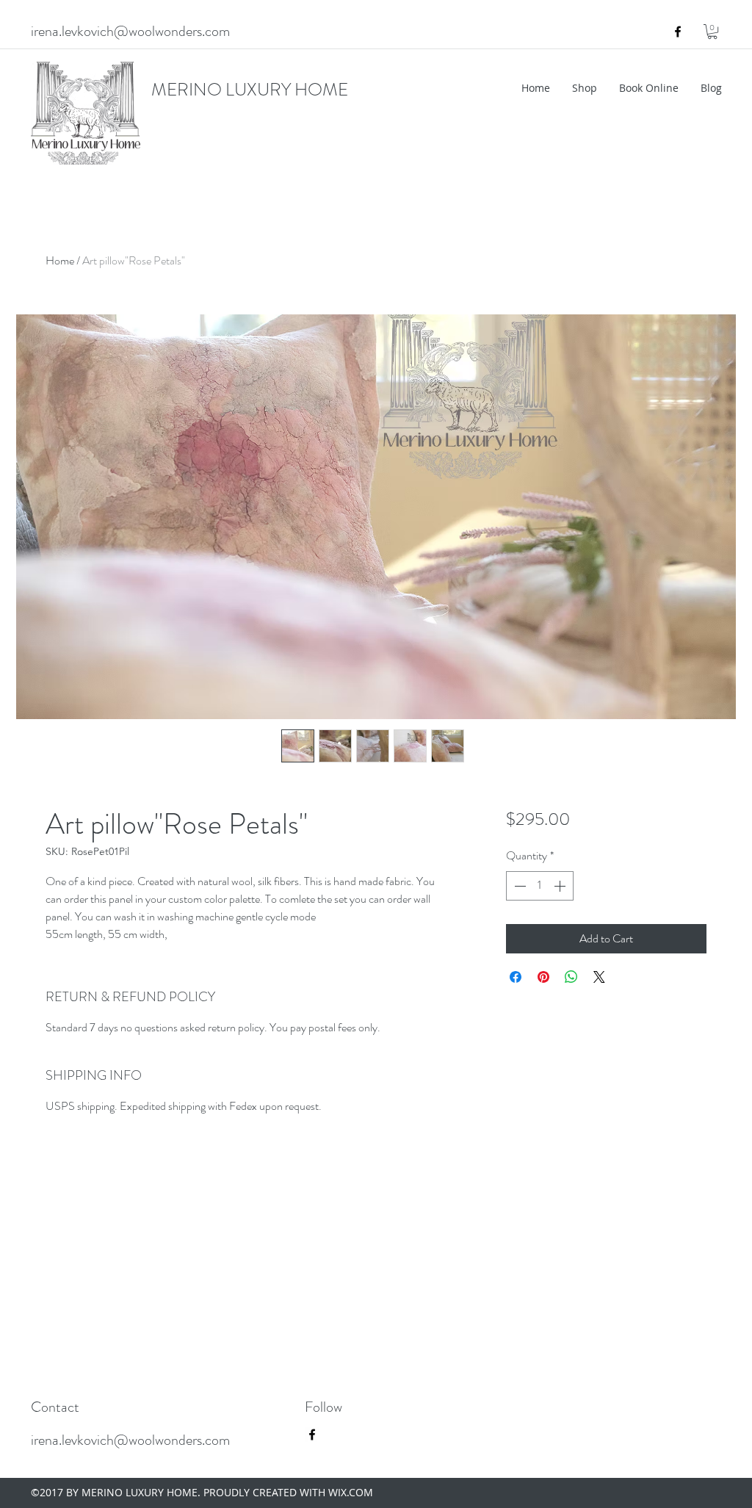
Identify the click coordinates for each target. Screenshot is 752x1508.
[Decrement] (518, 886)
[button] (712, 31)
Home (60, 260)
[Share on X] (599, 977)
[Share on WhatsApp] (571, 977)
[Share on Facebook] (515, 977)
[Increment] (561, 886)
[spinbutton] (540, 886)
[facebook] (677, 31)
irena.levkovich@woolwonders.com (130, 31)
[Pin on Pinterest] (543, 977)
